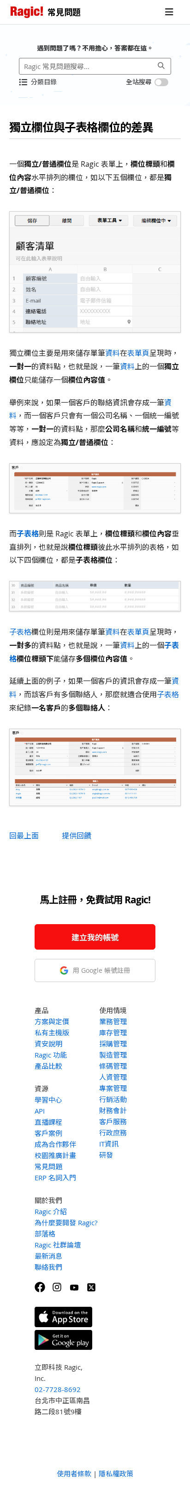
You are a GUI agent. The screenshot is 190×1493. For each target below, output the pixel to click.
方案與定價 (52, 1021)
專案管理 (113, 1088)
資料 (112, 353)
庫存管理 (113, 1032)
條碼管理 (113, 1066)
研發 (106, 1154)
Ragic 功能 (51, 1054)
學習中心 (48, 1099)
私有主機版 (52, 1032)
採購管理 (113, 1043)
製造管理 (113, 1054)
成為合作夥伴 (55, 1144)
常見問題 (48, 1166)
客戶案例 (48, 1133)
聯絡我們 (48, 1267)
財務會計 (113, 1110)
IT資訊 (109, 1143)
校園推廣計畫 (55, 1155)
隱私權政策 (116, 1473)
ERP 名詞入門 (55, 1177)
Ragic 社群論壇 (58, 1244)
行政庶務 (113, 1132)
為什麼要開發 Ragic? (66, 1222)
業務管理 (113, 1021)
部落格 (45, 1233)
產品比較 (48, 1066)
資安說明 (48, 1043)
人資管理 (113, 1077)
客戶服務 (113, 1121)
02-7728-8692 (58, 1389)
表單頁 (138, 353)
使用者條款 (74, 1473)
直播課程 (48, 1122)
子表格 (28, 534)
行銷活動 (113, 1099)
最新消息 (48, 1255)
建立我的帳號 (95, 937)
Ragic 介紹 (51, 1211)
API (40, 1110)
